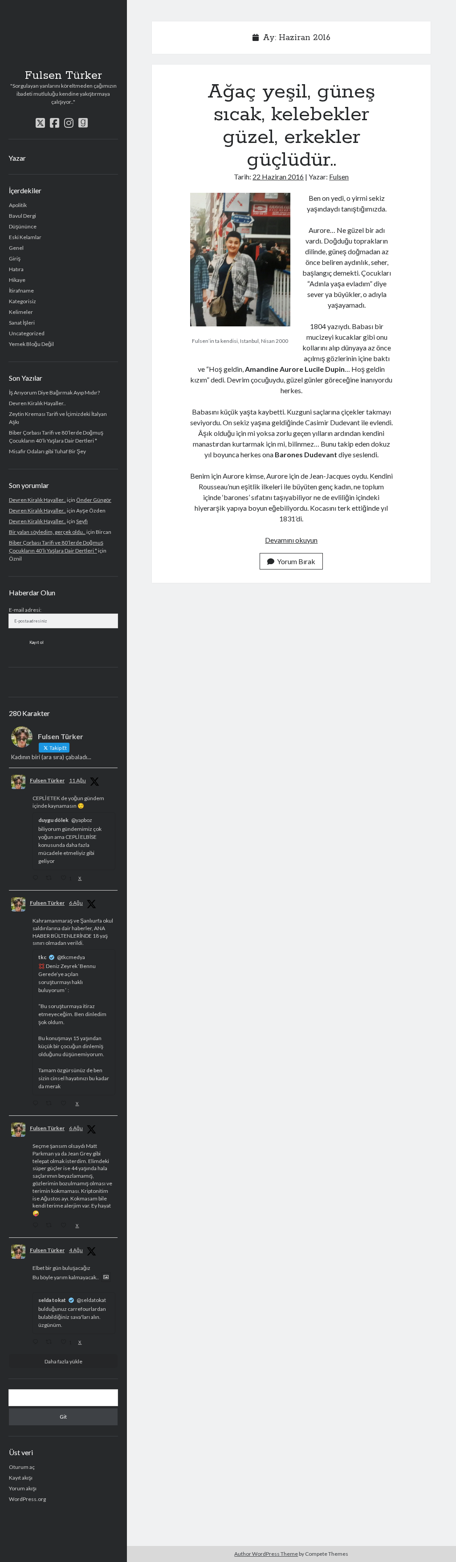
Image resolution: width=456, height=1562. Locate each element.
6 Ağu (76, 902)
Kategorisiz (22, 301)
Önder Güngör (93, 499)
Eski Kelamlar (25, 237)
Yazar (17, 158)
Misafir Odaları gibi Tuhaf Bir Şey (47, 451)
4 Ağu (76, 1250)
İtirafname (21, 290)
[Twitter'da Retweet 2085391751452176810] (51, 1104)
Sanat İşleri (22, 322)
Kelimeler (21, 312)
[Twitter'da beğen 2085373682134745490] (65, 1226)
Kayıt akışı (21, 1477)
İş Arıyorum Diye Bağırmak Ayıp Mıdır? (54, 392)
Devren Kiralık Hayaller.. (37, 403)
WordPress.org (27, 1499)
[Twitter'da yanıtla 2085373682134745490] (37, 1226)
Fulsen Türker (63, 76)
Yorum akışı (23, 1488)
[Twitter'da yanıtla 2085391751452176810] (37, 1104)
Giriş (14, 258)
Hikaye (17, 280)
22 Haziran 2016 (278, 176)
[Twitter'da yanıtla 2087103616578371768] (37, 878)
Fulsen (339, 176)
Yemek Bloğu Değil (31, 344)
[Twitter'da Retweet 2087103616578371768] (51, 878)
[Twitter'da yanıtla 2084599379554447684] (37, 1342)
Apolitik (18, 205)
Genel (16, 247)
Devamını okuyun (291, 540)
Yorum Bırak (296, 561)
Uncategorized (27, 333)
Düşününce (23, 226)
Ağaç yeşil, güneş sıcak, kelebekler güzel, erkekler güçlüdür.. (291, 126)
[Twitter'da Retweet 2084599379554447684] (51, 1342)
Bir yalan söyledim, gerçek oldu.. (47, 532)
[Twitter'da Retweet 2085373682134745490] (51, 1226)
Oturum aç (22, 1467)
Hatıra (16, 269)
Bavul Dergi (22, 215)
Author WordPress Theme (266, 1553)
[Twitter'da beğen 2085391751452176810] (65, 1104)
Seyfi (82, 521)
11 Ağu (77, 780)
